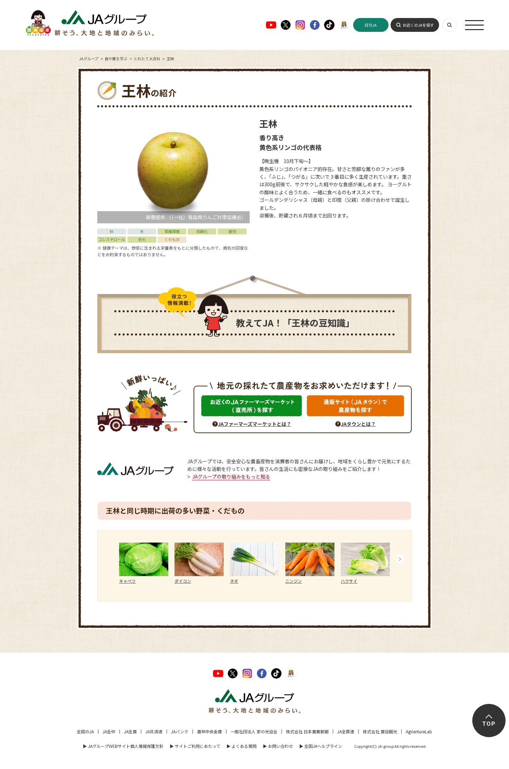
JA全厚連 (345, 731)
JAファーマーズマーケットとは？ (254, 423)
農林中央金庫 (209, 731)
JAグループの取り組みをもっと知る (231, 476)
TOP (488, 724)
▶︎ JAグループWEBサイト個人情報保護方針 (123, 746)
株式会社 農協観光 (380, 731)
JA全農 (130, 731)
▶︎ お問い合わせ (278, 746)
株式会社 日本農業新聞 (307, 731)
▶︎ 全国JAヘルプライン (320, 746)
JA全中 (108, 731)
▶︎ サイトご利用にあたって (195, 746)
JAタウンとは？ (358, 423)
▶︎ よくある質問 (241, 746)
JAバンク (179, 731)
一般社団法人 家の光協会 (254, 731)
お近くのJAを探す (418, 25)
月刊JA (371, 25)
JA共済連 (153, 731)
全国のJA (85, 731)
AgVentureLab (419, 731)
